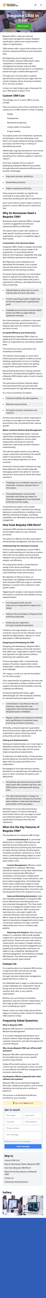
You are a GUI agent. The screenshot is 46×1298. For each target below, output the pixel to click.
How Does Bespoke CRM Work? (17, 1168)
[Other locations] (35, 5)
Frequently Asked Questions (16, 1182)
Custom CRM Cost (12, 1160)
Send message (23, 1146)
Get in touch (23, 26)
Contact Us (9, 1178)
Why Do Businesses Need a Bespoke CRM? (22, 1164)
